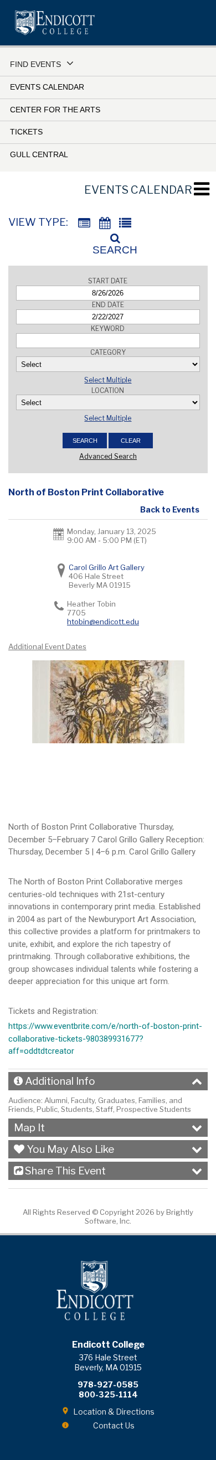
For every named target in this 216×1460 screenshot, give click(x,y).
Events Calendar (47, 86)
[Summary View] (84, 223)
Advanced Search (108, 456)
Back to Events (169, 509)
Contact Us (114, 1425)
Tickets (26, 131)
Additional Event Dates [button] (47, 646)
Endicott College (54, 23)
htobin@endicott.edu (103, 621)
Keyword (108, 328)
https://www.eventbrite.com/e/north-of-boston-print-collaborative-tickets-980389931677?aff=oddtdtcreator (105, 1038)
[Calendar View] (104, 223)
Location (107, 390)
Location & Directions (114, 1411)
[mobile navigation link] (201, 189)
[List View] (125, 223)
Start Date (107, 281)
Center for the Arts (55, 109)
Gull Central (39, 154)
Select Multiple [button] (107, 380)
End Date (108, 305)
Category (108, 352)
